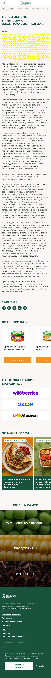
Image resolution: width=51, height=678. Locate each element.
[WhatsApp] (9, 308)
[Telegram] (4, 308)
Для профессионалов (12, 622)
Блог (12, 8)
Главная (5, 8)
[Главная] (25, 3)
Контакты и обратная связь (14, 637)
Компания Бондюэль (11, 614)
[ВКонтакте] (14, 308)
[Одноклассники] (20, 308)
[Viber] (25, 308)
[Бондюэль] (9, 596)
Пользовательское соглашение (15, 643)
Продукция (7, 618)
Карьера (6, 633)
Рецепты (6, 625)
